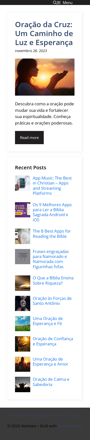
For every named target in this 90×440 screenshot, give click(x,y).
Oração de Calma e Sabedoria (51, 381)
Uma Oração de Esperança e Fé (48, 320)
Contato (75, 415)
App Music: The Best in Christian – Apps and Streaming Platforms (52, 185)
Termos (57, 415)
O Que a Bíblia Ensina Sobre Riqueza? (53, 280)
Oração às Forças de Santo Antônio (52, 300)
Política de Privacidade (28, 415)
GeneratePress (70, 425)
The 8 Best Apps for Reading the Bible (52, 233)
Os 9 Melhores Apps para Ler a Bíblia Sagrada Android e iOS (52, 212)
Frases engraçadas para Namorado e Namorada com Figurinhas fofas (51, 259)
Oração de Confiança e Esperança (53, 341)
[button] (55, 2)
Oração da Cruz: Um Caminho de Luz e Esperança (44, 33)
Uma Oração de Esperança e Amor (50, 361)
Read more (29, 137)
